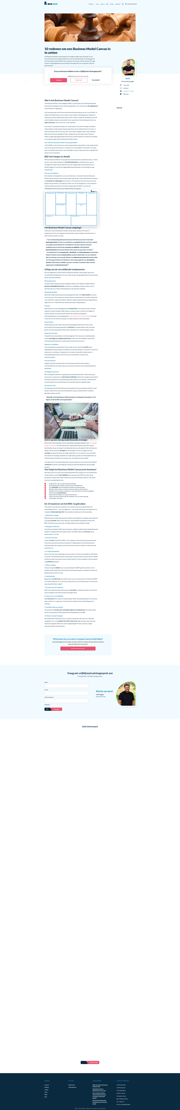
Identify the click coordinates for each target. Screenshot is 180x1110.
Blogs (46, 1094)
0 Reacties (126, 94)
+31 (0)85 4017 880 (131, 4)
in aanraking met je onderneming (79, 316)
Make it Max (71, 1084)
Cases (97, 4)
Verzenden (56, 709)
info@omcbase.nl (121, 1096)
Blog (107, 4)
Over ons (102, 4)
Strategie (131, 91)
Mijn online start (72, 1087)
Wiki (123, 4)
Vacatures (117, 4)
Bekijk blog (54, 761)
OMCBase (83, 1108)
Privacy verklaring (101, 1108)
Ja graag (58, 80)
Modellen (125, 91)
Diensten (91, 4)
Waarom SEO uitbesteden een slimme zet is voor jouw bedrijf (100, 1102)
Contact (112, 4)
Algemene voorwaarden (91, 1108)
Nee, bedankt (96, 80)
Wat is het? (79, 80)
